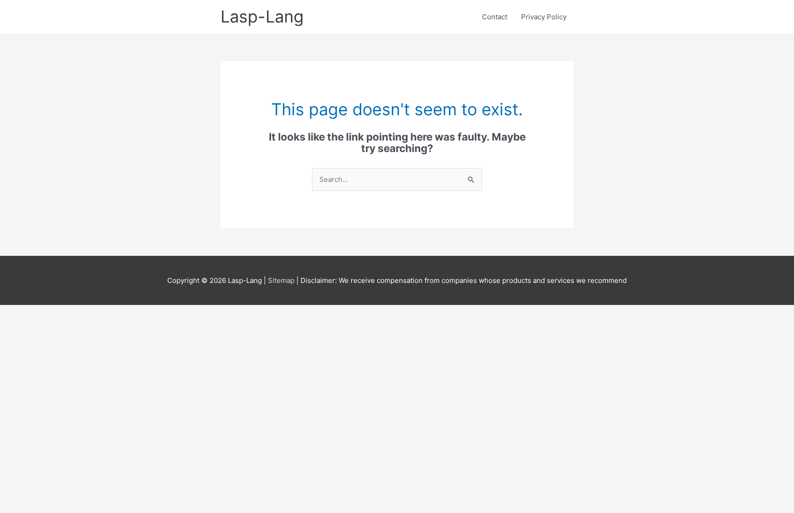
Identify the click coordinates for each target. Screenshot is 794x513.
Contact (494, 16)
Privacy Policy (544, 16)
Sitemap (282, 280)
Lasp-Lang (262, 16)
